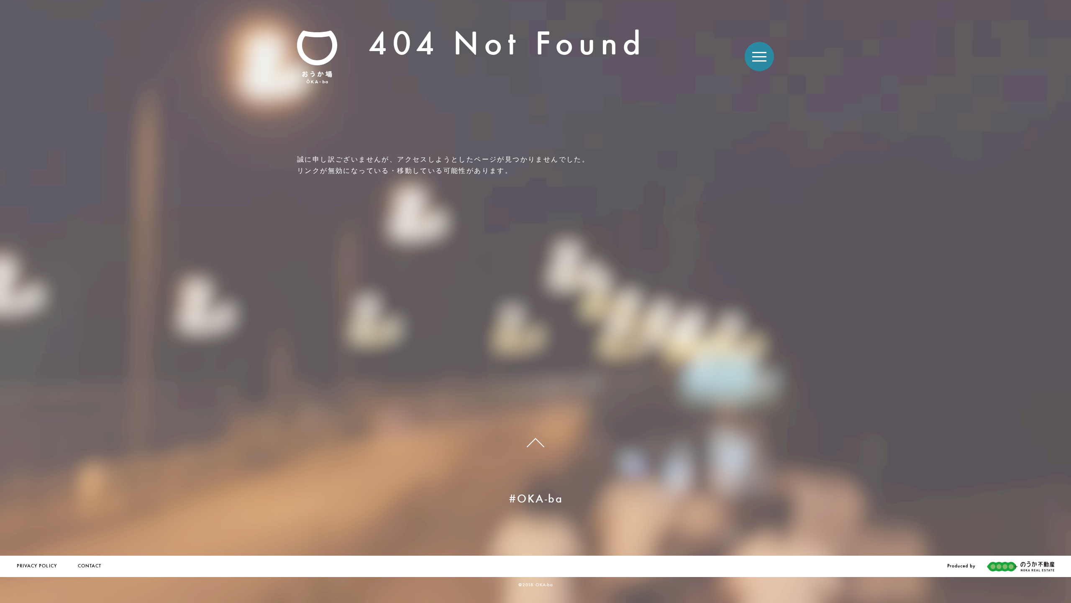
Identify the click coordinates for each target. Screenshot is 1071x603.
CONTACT (89, 566)
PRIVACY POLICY (37, 566)
